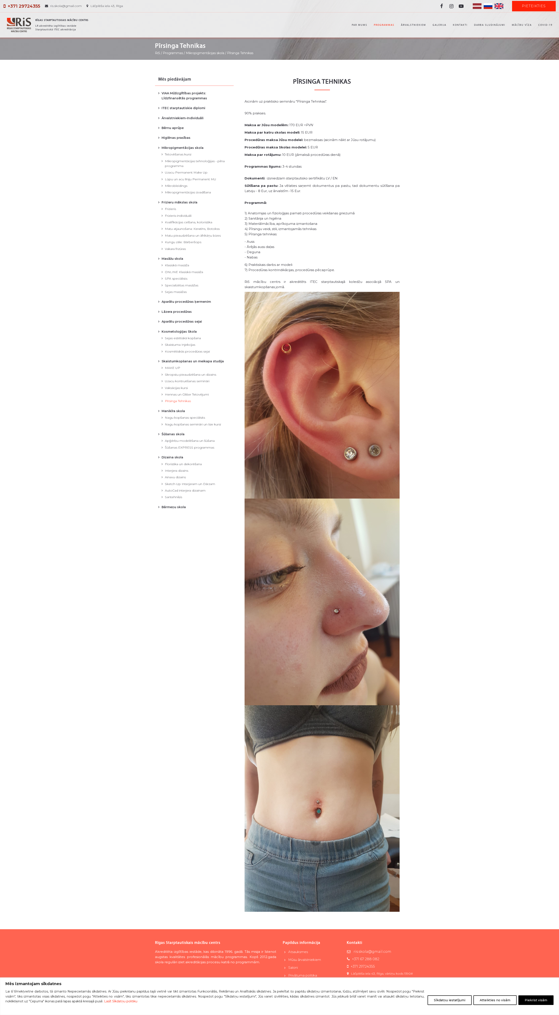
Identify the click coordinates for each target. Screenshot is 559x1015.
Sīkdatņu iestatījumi (449, 1000)
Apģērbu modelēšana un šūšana (190, 441)
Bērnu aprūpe (173, 128)
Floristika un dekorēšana (183, 464)
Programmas (384, 25)
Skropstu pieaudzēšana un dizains (190, 375)
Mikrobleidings (176, 186)
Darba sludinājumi (489, 25)
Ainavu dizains (175, 477)
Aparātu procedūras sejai (182, 321)
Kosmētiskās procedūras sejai (187, 351)
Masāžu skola (172, 259)
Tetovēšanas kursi (178, 154)
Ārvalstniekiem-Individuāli (183, 118)
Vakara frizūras (175, 249)
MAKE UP (172, 368)
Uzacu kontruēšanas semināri (187, 381)
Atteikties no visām (495, 1000)
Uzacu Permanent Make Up (186, 172)
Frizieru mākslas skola (179, 202)
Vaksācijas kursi (176, 388)
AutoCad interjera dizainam (185, 490)
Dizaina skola (172, 457)
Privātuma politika (302, 975)
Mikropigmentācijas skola (183, 148)
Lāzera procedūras (177, 312)
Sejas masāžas (176, 292)
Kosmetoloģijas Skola (179, 332)
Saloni (293, 967)
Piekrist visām (536, 1000)
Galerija (439, 25)
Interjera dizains (176, 471)
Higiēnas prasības (176, 138)
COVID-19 (545, 25)
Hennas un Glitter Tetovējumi (187, 394)
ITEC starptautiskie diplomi (183, 108)
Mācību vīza (522, 25)
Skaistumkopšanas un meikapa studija (193, 361)
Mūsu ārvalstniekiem (304, 960)
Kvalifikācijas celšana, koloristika (188, 222)
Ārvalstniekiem (413, 25)
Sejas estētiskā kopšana (183, 338)
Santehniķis (173, 497)
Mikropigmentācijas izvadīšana (188, 192)
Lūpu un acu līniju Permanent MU (190, 179)
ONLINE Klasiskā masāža (184, 272)
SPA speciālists (176, 278)
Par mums (359, 25)
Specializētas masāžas (181, 285)
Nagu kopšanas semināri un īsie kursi (193, 424)
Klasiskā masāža (177, 265)
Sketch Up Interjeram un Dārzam (190, 484)
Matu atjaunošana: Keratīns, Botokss (192, 229)
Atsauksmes (298, 952)
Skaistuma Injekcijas (180, 345)
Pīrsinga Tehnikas (178, 401)
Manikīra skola (173, 411)
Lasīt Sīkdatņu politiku (120, 1001)
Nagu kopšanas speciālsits (185, 418)
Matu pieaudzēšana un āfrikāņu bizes (193, 235)
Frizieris (170, 209)
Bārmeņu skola (174, 507)
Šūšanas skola (173, 434)
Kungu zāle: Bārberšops (183, 242)
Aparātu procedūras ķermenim (186, 302)
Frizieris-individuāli (178, 216)
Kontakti (460, 25)
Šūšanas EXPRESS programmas (189, 447)
